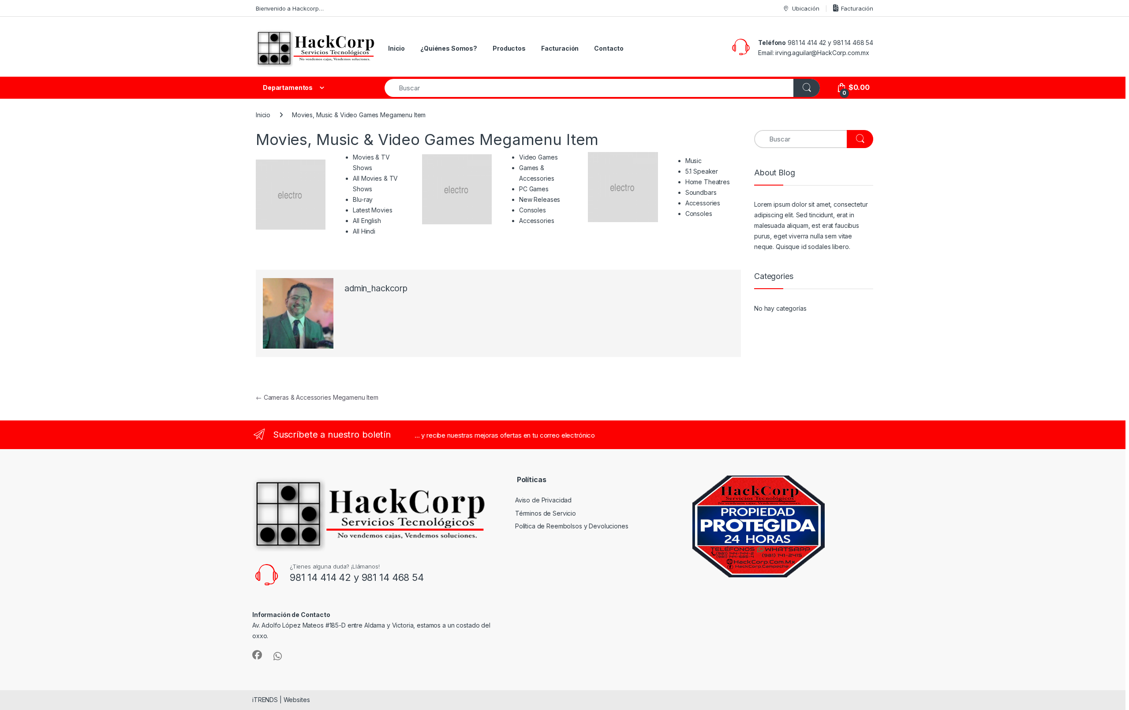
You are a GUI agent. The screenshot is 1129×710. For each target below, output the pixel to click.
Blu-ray (363, 199)
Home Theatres (707, 182)
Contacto (609, 48)
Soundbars (701, 192)
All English (367, 220)
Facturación (857, 8)
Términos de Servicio (545, 513)
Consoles (532, 210)
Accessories (536, 220)
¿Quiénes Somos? (448, 48)
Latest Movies (372, 210)
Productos (509, 48)
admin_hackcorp (375, 288)
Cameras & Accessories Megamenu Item (317, 397)
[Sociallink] (257, 655)
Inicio (396, 48)
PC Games (534, 189)
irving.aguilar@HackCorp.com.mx (822, 52)
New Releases (539, 199)
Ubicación (805, 8)
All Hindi (364, 231)
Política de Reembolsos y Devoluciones (571, 526)
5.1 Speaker (701, 171)
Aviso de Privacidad (543, 500)
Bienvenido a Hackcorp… (290, 8)
